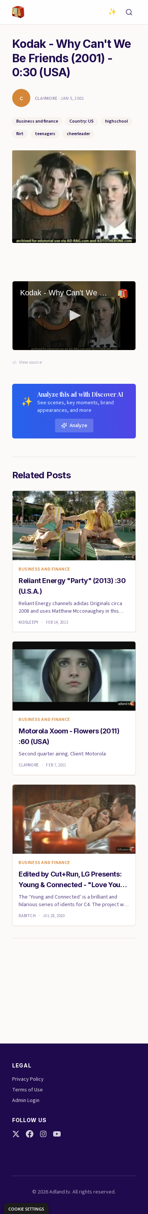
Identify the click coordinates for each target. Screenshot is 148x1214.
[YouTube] (57, 1134)
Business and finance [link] (44, 569)
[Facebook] (29, 1134)
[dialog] (26, 1208)
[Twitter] (16, 1134)
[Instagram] (43, 1134)
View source (30, 362)
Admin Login (25, 1100)
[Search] (129, 12)
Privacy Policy (28, 1079)
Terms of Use (27, 1090)
